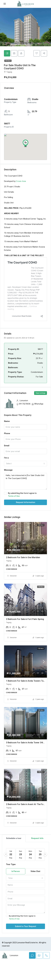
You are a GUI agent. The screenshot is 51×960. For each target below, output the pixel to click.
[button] (25, 143)
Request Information (25, 502)
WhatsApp (38, 404)
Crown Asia (21, 181)
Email (6, 445)
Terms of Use (14, 496)
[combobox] (25, 463)
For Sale (8, 60)
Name (7, 421)
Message (8, 470)
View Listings (41, 393)
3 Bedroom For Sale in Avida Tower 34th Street (28, 742)
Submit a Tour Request (25, 926)
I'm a (6, 458)
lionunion (13, 576)
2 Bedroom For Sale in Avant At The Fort (25, 804)
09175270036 (24, 404)
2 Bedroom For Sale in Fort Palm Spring (25, 619)
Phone (7, 433)
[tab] (7, 53)
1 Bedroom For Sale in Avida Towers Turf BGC (28, 681)
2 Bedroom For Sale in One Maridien (23, 557)
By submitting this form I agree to (22, 494)
